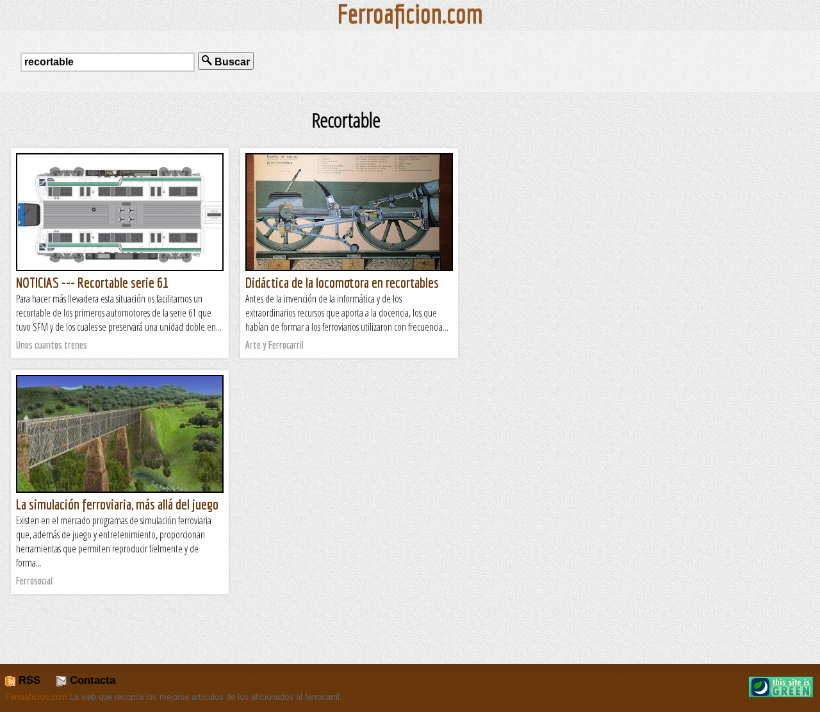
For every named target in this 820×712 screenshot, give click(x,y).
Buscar (231, 61)
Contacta (91, 680)
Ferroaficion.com (36, 697)
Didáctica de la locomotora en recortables (342, 282)
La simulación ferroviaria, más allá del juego (117, 504)
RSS (27, 680)
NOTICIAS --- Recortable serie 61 (92, 282)
